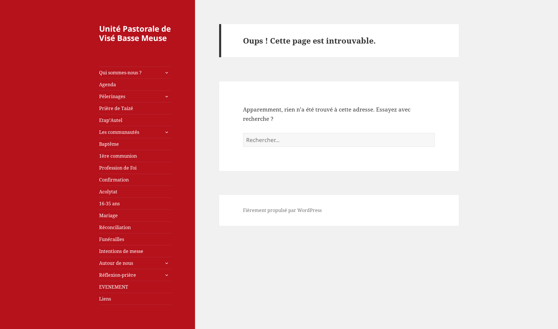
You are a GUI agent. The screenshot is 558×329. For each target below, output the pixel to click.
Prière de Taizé (116, 108)
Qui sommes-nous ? (120, 72)
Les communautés (119, 132)
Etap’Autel (110, 120)
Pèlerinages (112, 96)
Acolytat (108, 191)
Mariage (108, 215)
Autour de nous (116, 263)
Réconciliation (115, 227)
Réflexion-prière (117, 275)
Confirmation (114, 180)
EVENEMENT (113, 287)
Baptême (109, 144)
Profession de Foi (118, 168)
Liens (105, 299)
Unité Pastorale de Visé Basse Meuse (135, 33)
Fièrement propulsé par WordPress (282, 210)
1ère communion (118, 156)
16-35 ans (109, 203)
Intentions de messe (121, 251)
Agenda (107, 84)
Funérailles (111, 239)
